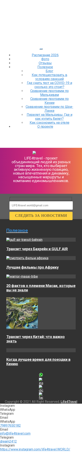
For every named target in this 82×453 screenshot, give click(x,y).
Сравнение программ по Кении (49, 101)
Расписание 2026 (45, 55)
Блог (49, 71)
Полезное (45, 67)
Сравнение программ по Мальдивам (49, 93)
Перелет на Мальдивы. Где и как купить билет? (49, 117)
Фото (45, 59)
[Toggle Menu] (41, 49)
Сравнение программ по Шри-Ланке (49, 109)
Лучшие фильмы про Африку (32, 267)
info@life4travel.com (15, 433)
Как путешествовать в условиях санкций (49, 77)
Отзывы (45, 63)
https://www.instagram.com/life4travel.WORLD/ (35, 449)
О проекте (45, 127)
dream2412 (8, 441)
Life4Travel (69, 402)
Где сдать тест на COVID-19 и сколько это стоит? (49, 85)
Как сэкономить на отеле (49, 123)
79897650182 (10, 425)
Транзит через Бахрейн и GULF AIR (37, 249)
